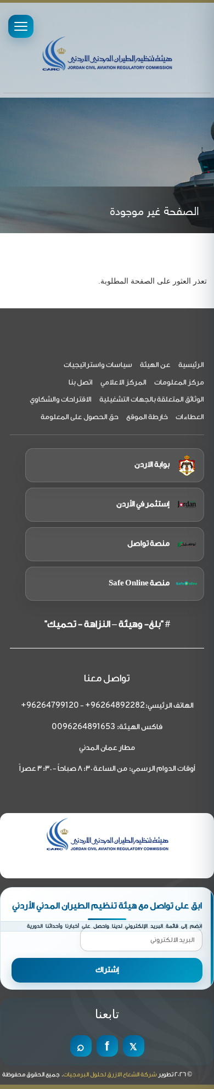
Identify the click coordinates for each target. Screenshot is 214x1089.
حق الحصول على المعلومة (80, 417)
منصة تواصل (148, 543)
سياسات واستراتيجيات (98, 364)
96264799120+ (50, 706)
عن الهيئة (155, 364)
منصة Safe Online (139, 583)
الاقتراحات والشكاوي (61, 399)
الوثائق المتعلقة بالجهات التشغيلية (151, 399)
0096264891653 (83, 727)
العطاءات (190, 417)
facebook (107, 1046)
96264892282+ (115, 706)
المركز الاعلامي (123, 382)
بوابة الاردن (152, 464)
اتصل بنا (81, 382)
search (81, 1046)
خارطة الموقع (147, 417)
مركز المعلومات (179, 382)
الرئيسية (191, 364)
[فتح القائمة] (20, 26)
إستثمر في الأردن (143, 504)
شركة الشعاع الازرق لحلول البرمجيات (110, 1074)
